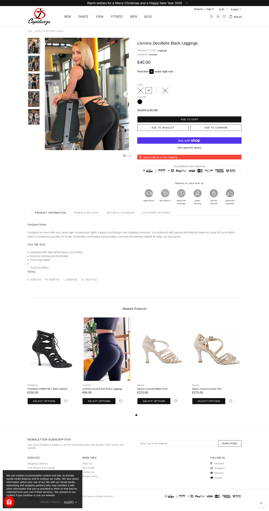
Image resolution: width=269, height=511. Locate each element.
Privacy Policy (90, 476)
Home (29, 31)
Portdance (32, 385)
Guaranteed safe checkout (189, 166)
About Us (87, 463)
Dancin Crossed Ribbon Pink (152, 388)
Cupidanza (43, 16)
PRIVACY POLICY (50, 502)
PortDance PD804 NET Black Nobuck (47, 388)
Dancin (141, 385)
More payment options (189, 147)
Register (198, 9)
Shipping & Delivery (37, 463)
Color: (141, 97)
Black (140, 102)
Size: (140, 84)
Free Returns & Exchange (41, 467)
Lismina (86, 385)
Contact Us (88, 472)
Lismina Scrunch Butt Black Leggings (102, 388)
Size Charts (88, 467)
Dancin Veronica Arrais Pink (207, 388)
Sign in (210, 9)
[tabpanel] (161, 365)
